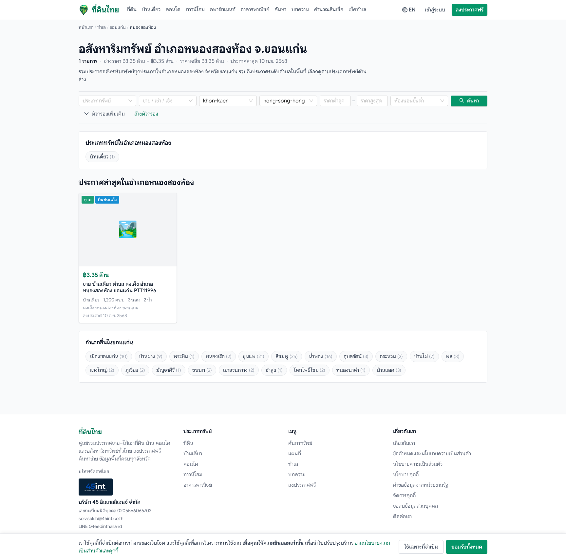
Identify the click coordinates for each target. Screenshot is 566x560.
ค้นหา (280, 9)
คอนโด (173, 9)
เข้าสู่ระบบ (435, 10)
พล (453, 356)
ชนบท (202, 370)
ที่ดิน (132, 9)
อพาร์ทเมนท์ (223, 9)
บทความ (300, 9)
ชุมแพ (253, 356)
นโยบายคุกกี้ (406, 474)
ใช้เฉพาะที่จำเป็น (421, 547)
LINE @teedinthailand (100, 526)
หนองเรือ (219, 356)
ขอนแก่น (118, 27)
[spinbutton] (335, 101)
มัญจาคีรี (168, 370)
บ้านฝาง (150, 356)
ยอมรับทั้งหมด (466, 547)
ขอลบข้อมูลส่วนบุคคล (415, 506)
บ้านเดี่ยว (151, 9)
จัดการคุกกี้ (404, 495)
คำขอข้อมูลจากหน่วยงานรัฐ (420, 485)
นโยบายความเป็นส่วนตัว (418, 464)
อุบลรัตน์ (356, 356)
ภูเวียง (135, 370)
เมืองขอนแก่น (109, 356)
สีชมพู (286, 356)
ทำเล (101, 27)
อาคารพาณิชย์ (255, 9)
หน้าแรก (86, 27)
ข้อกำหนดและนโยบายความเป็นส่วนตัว (432, 453)
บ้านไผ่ (424, 356)
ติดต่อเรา (402, 516)
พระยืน (184, 356)
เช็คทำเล (357, 9)
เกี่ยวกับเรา (404, 443)
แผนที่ (294, 453)
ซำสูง (274, 370)
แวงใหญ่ (102, 370)
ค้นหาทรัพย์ (300, 443)
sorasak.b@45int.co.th (101, 518)
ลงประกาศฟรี (469, 10)
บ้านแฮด (389, 370)
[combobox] (104, 101)
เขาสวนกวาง (239, 370)
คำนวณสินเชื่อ (328, 9)
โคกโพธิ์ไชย (309, 370)
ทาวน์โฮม (195, 9)
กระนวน (391, 356)
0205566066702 (134, 511)
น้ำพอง (320, 356)
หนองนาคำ (351, 370)
